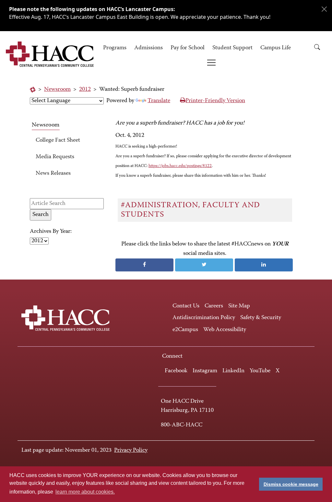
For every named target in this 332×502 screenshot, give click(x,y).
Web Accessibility (224, 330)
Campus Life (275, 48)
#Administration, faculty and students (190, 210)
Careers (214, 306)
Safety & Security (260, 318)
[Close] (324, 9)
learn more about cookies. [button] (85, 492)
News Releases (53, 173)
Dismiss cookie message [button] (291, 484)
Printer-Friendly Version (215, 101)
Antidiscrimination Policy (203, 318)
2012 (85, 89)
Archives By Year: (51, 231)
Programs (114, 48)
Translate (159, 101)
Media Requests (55, 157)
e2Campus (185, 330)
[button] (319, 48)
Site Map (239, 306)
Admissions (148, 48)
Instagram (205, 371)
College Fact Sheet (58, 140)
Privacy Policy (131, 450)
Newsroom (57, 89)
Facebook (176, 371)
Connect (172, 356)
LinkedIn (233, 371)
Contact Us (185, 306)
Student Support (232, 48)
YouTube (260, 371)
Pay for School (188, 48)
